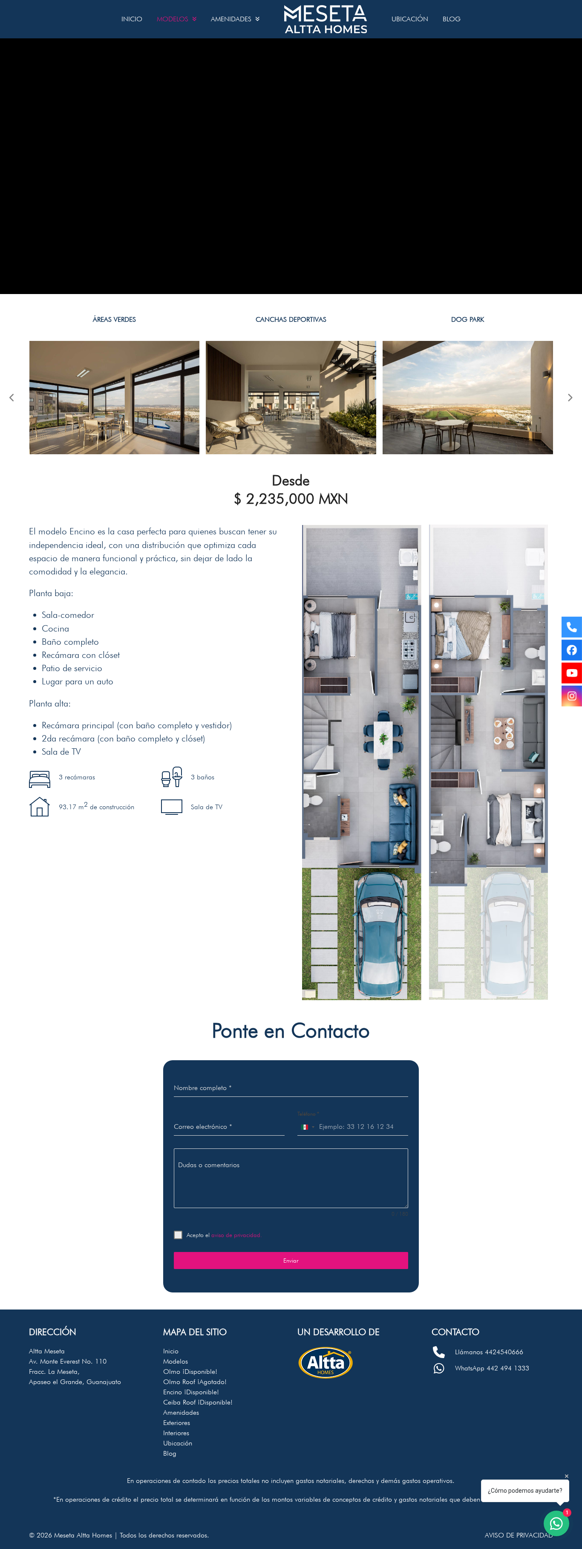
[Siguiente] (570, 397)
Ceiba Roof (198, 1402)
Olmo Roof (195, 1382)
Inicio (171, 1351)
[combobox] (307, 1127)
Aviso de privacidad (519, 1535)
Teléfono (308, 1114)
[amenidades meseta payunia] (114, 397)
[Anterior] (11, 397)
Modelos (175, 1361)
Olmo (190, 1371)
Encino (191, 1392)
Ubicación (177, 1443)
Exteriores (176, 1423)
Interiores (176, 1433)
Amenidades (181, 1412)
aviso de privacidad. (236, 1235)
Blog (169, 1453)
